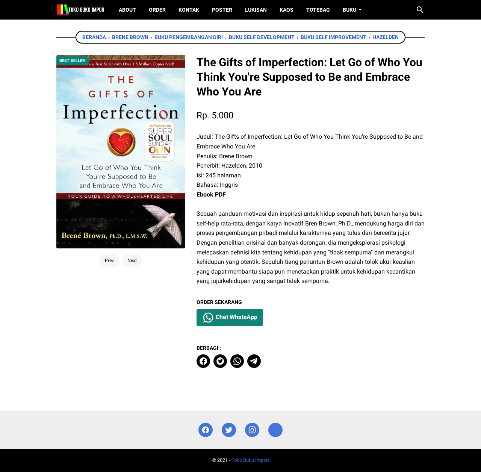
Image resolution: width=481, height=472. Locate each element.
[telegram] (254, 361)
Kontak (188, 10)
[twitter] (220, 361)
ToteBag (318, 10)
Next (132, 260)
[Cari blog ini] (420, 9)
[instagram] (252, 430)
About (127, 10)
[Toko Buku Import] (80, 10)
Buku (349, 10)
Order (157, 10)
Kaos (286, 10)
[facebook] (203, 361)
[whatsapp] (237, 361)
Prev (109, 260)
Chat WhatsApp (235, 317)
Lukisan (256, 10)
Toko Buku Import (250, 460)
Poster (222, 10)
